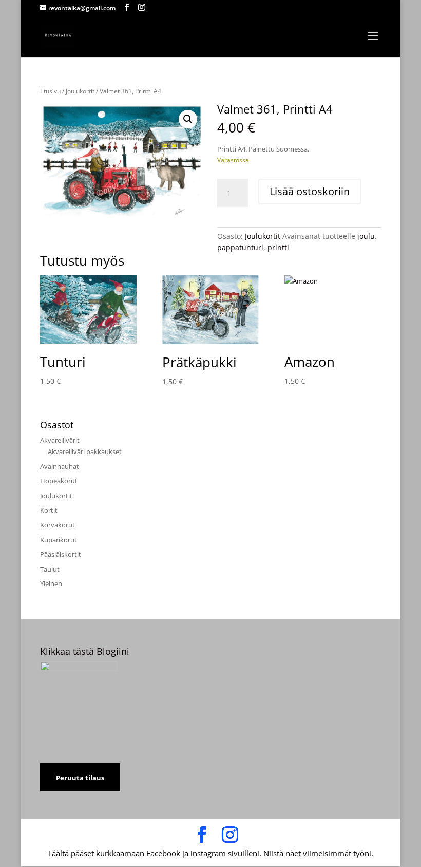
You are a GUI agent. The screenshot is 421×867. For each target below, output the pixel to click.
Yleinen (51, 583)
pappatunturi (240, 247)
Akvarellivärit (60, 440)
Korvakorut (57, 525)
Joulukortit (80, 91)
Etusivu (50, 91)
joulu (366, 236)
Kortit (49, 510)
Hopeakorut (59, 480)
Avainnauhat (59, 466)
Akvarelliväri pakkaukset (85, 451)
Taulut (50, 569)
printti (278, 247)
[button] (188, 119)
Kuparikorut (58, 539)
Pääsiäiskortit (60, 554)
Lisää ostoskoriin (310, 191)
